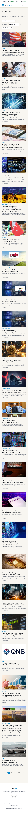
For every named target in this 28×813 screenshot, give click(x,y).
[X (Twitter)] (12, 796)
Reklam (14, 803)
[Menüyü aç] (25, 5)
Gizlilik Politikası (21, 803)
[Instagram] (15, 796)
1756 (19, 772)
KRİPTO (9, 16)
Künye (4, 803)
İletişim (9, 803)
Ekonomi (4, 16)
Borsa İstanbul (15, 16)
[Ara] (22, 5)
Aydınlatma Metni (14, 805)
